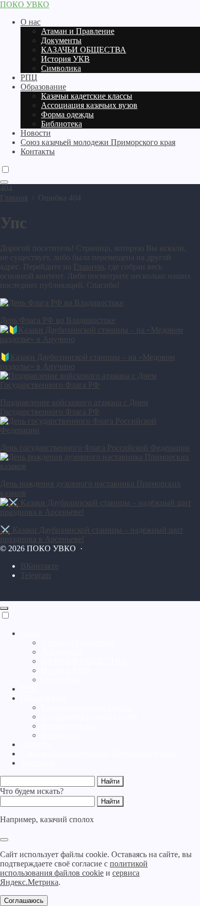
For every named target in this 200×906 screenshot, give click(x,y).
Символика (61, 679)
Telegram (36, 575)
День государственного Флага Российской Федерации (95, 447)
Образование (43, 698)
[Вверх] (4, 608)
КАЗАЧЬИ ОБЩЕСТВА (83, 661)
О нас (31, 633)
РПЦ (29, 688)
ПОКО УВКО (24, 4)
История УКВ (65, 670)
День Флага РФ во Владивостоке (57, 320)
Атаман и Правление (77, 642)
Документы (61, 651)
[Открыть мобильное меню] (4, 182)
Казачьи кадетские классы (86, 707)
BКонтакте (39, 565)
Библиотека (61, 735)
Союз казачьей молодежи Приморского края (98, 753)
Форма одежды (67, 725)
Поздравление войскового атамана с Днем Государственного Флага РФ (74, 407)
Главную (88, 266)
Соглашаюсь (24, 900)
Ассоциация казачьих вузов (89, 716)
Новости (36, 744)
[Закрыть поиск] (4, 839)
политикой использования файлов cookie (74, 868)
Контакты (38, 762)
